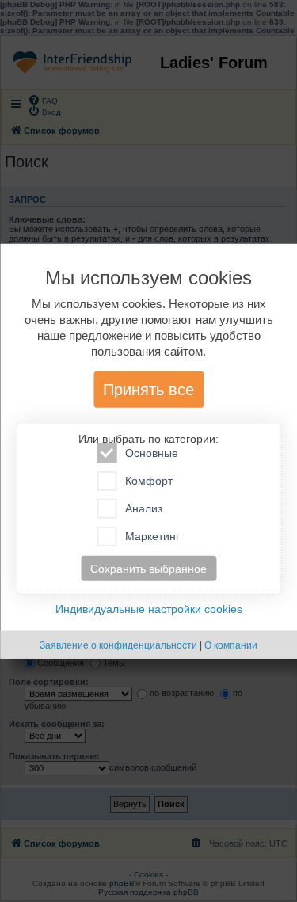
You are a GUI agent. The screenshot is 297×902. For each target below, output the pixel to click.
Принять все (148, 389)
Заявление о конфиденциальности (118, 645)
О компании (230, 645)
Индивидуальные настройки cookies (148, 609)
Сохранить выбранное (148, 568)
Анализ (143, 508)
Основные (151, 453)
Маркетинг (152, 536)
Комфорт (149, 480)
